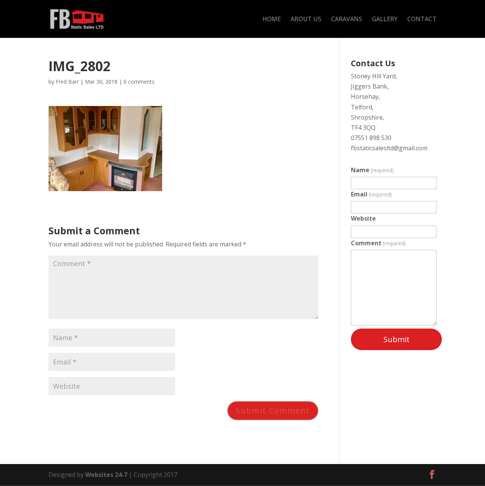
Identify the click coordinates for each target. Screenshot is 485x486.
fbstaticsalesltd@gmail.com (389, 148)
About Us (306, 19)
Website (363, 218)
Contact (421, 19)
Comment (378, 243)
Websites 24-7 (106, 474)
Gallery (384, 19)
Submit (396, 339)
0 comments (139, 81)
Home (272, 19)
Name (372, 170)
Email (371, 194)
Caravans (346, 19)
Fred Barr (67, 81)
